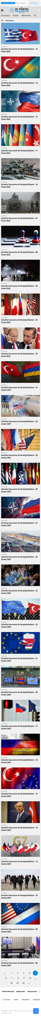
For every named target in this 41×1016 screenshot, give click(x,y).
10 (30, 978)
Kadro (16, 16)
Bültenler (9, 20)
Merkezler (26, 16)
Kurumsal (5, 16)
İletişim (23, 3)
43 (18, 983)
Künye (18, 3)
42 (12, 983)
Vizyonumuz (32, 991)
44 (23, 983)
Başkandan (20, 991)
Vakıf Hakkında (8, 991)
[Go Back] (36, 1011)
